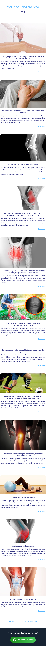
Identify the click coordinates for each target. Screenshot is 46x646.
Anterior (33, 621)
